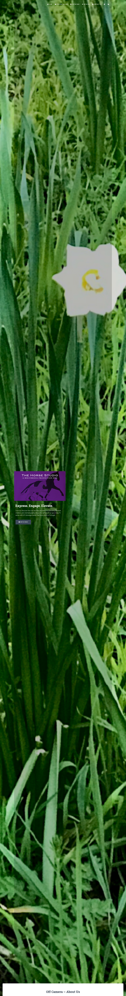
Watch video (24, 522)
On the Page (76, 4)
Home (50, 4)
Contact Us (97, 4)
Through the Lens (62, 4)
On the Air (86, 4)
